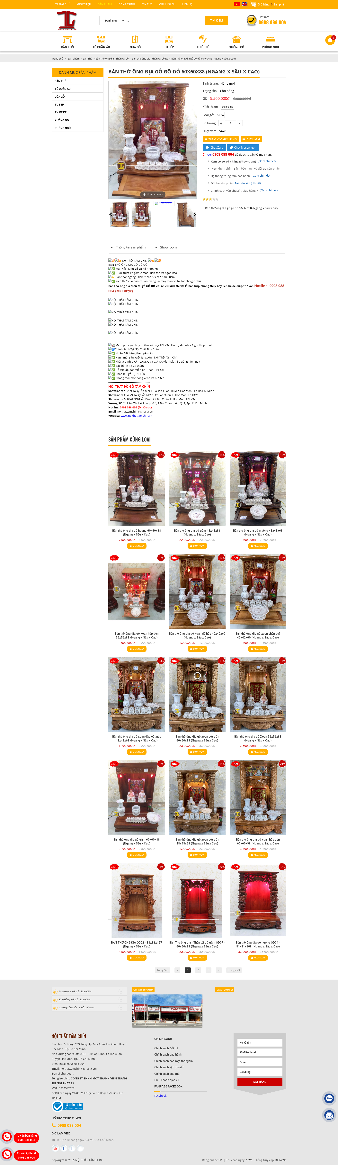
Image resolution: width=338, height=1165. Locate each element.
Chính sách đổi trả (166, 1048)
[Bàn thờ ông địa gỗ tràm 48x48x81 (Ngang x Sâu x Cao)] (197, 488)
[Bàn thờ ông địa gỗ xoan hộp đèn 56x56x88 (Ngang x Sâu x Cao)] (136, 591)
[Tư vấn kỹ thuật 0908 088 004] (7, 1154)
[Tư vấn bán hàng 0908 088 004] (7, 1137)
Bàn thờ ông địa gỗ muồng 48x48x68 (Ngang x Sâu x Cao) (258, 532)
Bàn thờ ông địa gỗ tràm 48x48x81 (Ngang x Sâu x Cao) (197, 532)
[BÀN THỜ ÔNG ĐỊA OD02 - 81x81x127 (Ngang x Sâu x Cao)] (136, 900)
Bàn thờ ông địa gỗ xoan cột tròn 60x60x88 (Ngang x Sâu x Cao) (197, 738)
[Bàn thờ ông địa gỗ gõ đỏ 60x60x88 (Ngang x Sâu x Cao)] (119, 214)
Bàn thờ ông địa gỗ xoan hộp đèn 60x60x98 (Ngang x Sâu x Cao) (258, 841)
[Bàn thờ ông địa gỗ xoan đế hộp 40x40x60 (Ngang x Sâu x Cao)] (197, 591)
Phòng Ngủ (63, 128)
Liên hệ (187, 4)
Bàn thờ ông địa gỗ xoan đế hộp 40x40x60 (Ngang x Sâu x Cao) (197, 635)
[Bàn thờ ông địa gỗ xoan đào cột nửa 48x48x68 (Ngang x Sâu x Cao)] (136, 694)
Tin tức (147, 4)
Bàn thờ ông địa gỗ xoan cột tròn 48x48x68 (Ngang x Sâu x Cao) (197, 841)
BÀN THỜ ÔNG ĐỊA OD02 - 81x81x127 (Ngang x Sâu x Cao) (136, 944)
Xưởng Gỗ (62, 120)
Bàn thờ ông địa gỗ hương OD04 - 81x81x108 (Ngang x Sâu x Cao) (258, 944)
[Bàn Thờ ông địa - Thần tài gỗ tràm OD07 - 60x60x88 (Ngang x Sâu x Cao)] (197, 900)
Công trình (127, 4)
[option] (119, 214)
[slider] (210, 199)
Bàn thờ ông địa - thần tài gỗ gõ (150, 58)
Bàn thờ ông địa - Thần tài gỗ (112, 58)
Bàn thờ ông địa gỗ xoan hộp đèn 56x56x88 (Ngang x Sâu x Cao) (136, 635)
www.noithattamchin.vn (136, 415)
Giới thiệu (84, 4)
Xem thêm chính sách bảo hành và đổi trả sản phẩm (246, 168)
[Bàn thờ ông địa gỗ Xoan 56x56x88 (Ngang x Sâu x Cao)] (258, 694)
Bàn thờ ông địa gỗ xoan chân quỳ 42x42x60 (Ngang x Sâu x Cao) (258, 635)
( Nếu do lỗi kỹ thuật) (247, 183)
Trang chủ (62, 4)
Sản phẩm (105, 4)
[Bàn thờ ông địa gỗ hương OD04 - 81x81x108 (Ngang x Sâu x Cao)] (258, 900)
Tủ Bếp (59, 104)
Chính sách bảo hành (168, 1054)
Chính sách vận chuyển (169, 1067)
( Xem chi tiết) (244, 161)
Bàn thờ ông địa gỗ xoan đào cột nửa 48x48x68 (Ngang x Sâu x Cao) (136, 738)
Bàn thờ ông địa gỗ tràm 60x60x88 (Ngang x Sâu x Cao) (136, 841)
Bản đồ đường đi (225, 990)
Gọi (221, 154)
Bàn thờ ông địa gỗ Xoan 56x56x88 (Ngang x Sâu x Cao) (257, 738)
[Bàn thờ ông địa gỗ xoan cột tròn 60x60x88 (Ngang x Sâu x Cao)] (197, 694)
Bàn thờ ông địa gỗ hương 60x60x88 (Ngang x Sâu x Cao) (136, 532)
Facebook (160, 1095)
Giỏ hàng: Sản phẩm (272, 4)
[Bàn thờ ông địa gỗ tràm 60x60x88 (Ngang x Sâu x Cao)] (136, 797)
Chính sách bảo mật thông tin (173, 1061)
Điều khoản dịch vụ (166, 1080)
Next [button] (194, 214)
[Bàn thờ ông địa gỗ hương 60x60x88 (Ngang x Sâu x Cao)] (136, 488)
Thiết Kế (61, 112)
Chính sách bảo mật (167, 1074)
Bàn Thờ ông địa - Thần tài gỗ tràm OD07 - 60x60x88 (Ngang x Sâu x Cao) (197, 944)
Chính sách (167, 4)
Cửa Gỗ (60, 96)
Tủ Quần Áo (63, 88)
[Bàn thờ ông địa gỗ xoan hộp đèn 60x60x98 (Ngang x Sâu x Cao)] (258, 797)
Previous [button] (110, 214)
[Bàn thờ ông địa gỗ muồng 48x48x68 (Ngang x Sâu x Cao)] (258, 488)
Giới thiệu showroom (143, 990)
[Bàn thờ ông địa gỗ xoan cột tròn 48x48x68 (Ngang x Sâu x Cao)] (197, 797)
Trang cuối (234, 970)
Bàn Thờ (87, 58)
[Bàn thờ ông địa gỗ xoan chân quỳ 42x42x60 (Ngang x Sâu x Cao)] (258, 591)
